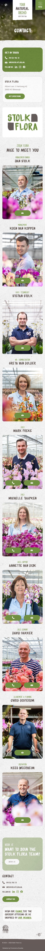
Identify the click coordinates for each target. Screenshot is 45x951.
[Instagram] (20, 67)
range (19, 911)
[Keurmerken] (5, 929)
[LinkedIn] (16, 67)
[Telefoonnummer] (13, 483)
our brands (24, 917)
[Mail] (22, 213)
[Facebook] (24, 67)
